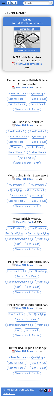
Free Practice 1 (16, 131)
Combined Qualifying (19, 238)
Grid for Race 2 (16, 104)
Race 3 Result (27, 157)
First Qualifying (14, 233)
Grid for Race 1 (16, 98)
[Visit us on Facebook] (41, 390)
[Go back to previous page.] (5, 13)
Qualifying (37, 93)
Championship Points (27, 109)
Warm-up (15, 147)
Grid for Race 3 (37, 152)
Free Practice (18, 93)
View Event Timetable (29, 63)
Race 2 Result (38, 104)
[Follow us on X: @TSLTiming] (45, 390)
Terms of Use (9, 393)
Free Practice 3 (18, 136)
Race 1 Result (38, 98)
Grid (17, 244)
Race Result (32, 244)
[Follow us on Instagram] (49, 390)
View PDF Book (24, 87)
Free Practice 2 (38, 131)
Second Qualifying (38, 233)
